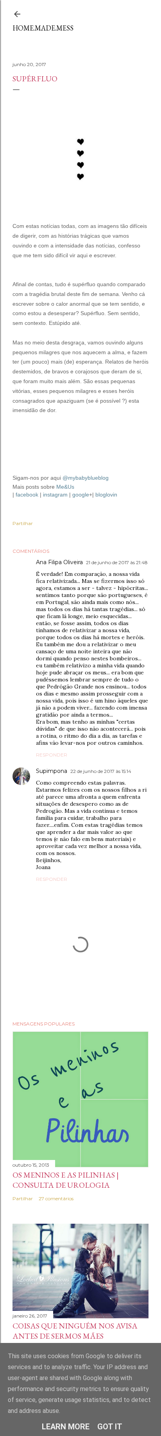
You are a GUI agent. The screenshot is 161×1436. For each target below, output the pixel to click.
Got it (109, 1426)
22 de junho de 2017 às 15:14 (100, 771)
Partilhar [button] (23, 523)
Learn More (65, 1426)
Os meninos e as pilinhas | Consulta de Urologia (66, 1180)
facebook (27, 494)
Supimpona (51, 770)
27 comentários (56, 1198)
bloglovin (106, 494)
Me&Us (65, 487)
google (80, 494)
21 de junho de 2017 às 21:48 (117, 562)
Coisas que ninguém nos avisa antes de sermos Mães (75, 1331)
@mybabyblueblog (86, 478)
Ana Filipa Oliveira (59, 562)
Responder (51, 755)
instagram (55, 494)
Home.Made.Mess (43, 27)
